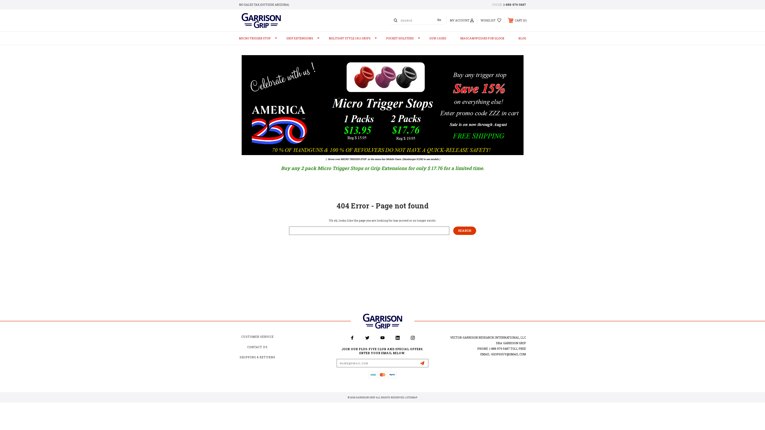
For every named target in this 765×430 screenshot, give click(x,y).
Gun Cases (437, 38)
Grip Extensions (299, 38)
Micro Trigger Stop (255, 38)
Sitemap (411, 397)
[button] (382, 105)
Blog (522, 38)
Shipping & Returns (257, 357)
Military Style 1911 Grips (350, 38)
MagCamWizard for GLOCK (482, 38)
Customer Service (257, 337)
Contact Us (257, 347)
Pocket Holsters (400, 38)
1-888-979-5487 (514, 5)
